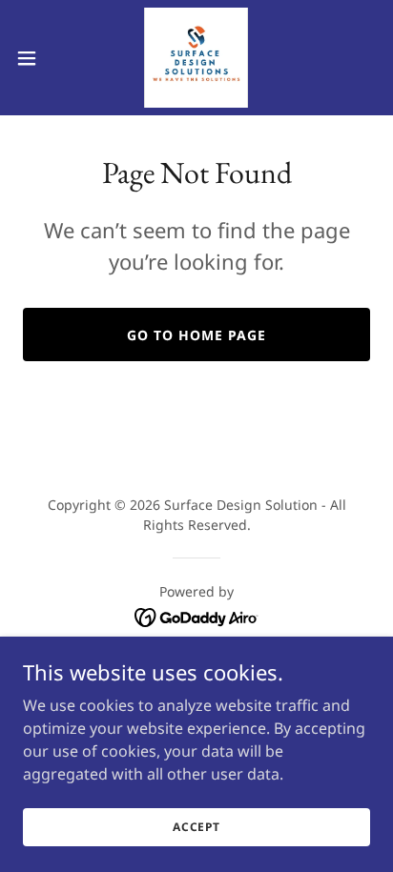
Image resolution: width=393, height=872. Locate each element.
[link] (196, 58)
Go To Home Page (196, 335)
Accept (196, 827)
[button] (36, 58)
